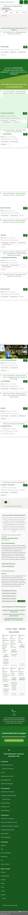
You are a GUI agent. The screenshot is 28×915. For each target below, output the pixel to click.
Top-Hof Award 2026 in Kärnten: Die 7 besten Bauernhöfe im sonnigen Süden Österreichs (13, 619)
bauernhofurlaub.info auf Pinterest (9, 598)
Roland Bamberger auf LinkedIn (8, 563)
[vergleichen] (1, 36)
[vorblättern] (24, 38)
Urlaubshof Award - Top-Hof (7, 776)
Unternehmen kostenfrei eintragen (8, 795)
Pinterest (3, 883)
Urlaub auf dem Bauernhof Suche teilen (13, 506)
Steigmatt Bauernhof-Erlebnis (9, 257)
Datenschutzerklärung (6, 852)
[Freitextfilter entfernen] (21, 2)
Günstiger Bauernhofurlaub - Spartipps (9, 826)
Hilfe (2, 860)
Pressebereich (4, 856)
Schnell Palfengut (14, 678)
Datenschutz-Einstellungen (7, 783)
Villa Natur (3, 235)
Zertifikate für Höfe (5, 806)
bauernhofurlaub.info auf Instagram (9, 590)
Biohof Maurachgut (14, 650)
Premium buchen (6, 799)
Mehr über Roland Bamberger (8, 566)
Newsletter (3, 894)
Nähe (17, 12)
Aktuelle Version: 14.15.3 (5, 913)
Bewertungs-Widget (5, 803)
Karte (10, 12)
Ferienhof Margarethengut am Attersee (6, 685)
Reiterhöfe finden (5, 833)
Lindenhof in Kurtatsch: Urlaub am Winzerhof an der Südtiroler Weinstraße (13, 615)
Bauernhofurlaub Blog (6, 780)
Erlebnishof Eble (5, 289)
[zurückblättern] (3, 38)
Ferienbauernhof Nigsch (7, 113)
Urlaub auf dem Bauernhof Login (9, 905)
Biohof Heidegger (5, 381)
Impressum (3, 845)
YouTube (3, 891)
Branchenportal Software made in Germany (9, 911)
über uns (3, 772)
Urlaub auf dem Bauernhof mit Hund (9, 822)
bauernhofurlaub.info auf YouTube (9, 601)
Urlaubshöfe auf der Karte (7, 764)
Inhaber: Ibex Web (5, 864)
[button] (2, 502)
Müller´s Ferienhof (5, 208)
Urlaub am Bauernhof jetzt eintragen (14, 740)
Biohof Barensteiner (6, 426)
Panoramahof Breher (6, 134)
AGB (2, 849)
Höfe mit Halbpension (6, 837)
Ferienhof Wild (4, 46)
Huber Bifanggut (22, 646)
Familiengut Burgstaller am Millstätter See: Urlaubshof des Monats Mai (14, 611)
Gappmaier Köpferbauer (22, 678)
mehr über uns (22, 601)
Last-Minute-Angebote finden (7, 829)
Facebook (3, 872)
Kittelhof (3, 408)
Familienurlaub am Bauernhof (7, 818)
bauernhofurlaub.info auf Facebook (9, 593)
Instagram (3, 879)
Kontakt (4, 898)
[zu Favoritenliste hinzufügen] (1, 33)
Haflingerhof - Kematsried (8, 484)
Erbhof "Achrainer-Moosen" (6, 656)
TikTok (2, 887)
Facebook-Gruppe (5, 876)
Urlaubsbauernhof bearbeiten (7, 791)
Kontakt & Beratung (5, 810)
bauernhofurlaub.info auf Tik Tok (8, 595)
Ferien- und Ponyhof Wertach (9, 360)
